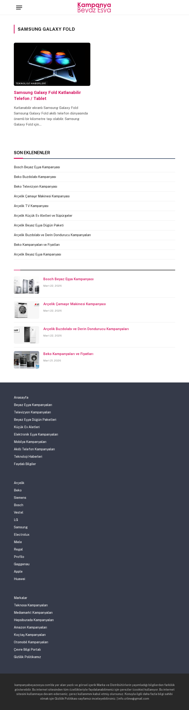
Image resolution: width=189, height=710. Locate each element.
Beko (18, 490)
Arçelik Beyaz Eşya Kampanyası (37, 254)
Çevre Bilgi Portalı (27, 649)
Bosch (18, 505)
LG (16, 520)
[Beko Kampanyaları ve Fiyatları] (26, 360)
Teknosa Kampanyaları (31, 605)
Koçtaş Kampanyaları (30, 635)
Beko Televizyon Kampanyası (35, 186)
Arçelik (19, 483)
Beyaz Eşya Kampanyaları (33, 405)
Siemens (20, 497)
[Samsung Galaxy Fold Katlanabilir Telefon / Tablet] (52, 64)
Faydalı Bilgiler (25, 464)
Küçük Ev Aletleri (27, 427)
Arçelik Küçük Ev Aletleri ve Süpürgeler (43, 215)
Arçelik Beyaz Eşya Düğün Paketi (39, 225)
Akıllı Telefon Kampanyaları (34, 449)
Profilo (19, 557)
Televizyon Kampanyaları (32, 412)
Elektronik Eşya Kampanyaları (36, 434)
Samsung (21, 527)
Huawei (19, 579)
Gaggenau (22, 564)
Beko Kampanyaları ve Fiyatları (37, 245)
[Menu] (19, 7)
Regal (18, 549)
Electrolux (22, 534)
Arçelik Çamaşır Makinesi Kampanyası (42, 196)
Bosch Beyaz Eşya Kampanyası (37, 167)
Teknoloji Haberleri (31, 83)
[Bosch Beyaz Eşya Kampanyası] (26, 285)
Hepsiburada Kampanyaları (34, 620)
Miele (18, 542)
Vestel (18, 512)
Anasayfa (21, 397)
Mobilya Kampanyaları (30, 442)
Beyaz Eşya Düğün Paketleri (35, 419)
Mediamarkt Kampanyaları (33, 612)
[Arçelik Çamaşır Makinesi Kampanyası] (26, 310)
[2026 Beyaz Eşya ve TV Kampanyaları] (94, 7)
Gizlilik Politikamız (27, 657)
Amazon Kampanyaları (30, 627)
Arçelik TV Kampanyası (31, 206)
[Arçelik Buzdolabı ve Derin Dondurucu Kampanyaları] (26, 335)
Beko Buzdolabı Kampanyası (35, 177)
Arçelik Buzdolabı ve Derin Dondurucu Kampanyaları (52, 235)
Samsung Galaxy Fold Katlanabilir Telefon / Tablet (47, 95)
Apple (18, 571)
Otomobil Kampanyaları (31, 642)
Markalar (20, 598)
